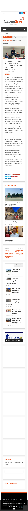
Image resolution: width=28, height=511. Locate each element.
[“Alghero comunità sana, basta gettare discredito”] (14, 231)
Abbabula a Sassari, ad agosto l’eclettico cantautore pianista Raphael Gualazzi (9, 254)
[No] (26, 505)
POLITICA (9, 40)
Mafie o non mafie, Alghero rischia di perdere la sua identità (13, 222)
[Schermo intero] (21, 340)
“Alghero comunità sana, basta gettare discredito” (13, 239)
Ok (14, 508)
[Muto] (19, 340)
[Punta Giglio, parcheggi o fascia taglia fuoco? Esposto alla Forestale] (8, 278)
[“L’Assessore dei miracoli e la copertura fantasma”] (14, 194)
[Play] (6, 340)
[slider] (13, 340)
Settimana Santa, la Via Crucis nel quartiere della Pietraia (19, 252)
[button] (14, 337)
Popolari (18, 264)
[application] (14, 337)
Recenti (9, 264)
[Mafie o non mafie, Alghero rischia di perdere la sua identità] (14, 213)
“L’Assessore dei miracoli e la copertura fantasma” (12, 203)
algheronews (17, 71)
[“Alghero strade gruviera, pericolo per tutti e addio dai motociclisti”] (8, 300)
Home (4, 40)
